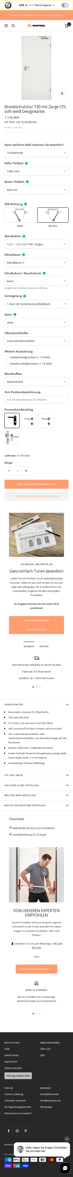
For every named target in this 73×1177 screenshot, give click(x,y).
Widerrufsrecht (13, 1068)
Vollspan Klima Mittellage (21, 785)
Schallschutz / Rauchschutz (22, 273)
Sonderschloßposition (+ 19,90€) (31, 363)
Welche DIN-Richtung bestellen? (25, 805)
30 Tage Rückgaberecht (17, 1107)
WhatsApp (46, 1107)
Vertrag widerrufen (18, 1075)
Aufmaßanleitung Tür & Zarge (29, 834)
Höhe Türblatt (13, 163)
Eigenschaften (13, 704)
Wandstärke (12, 236)
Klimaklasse (12, 254)
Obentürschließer (16, 333)
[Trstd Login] (67, 4)
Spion (8, 314)
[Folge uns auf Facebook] (8, 1131)
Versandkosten (29, 122)
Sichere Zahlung (13, 1094)
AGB (6, 1048)
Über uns (45, 1048)
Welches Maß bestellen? (20, 795)
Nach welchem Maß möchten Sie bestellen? (34, 145)
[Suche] (13, 25)
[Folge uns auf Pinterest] (25, 1131)
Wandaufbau (13, 374)
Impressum (10, 1061)
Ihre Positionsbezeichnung (22, 392)
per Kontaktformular (36, 969)
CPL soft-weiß (13, 775)
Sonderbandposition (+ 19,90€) (30, 357)
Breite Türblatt (14, 182)
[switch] (65, 5)
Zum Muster (37, 611)
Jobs (42, 1055)
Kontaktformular (49, 1094)
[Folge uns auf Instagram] (17, 1131)
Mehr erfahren (55, 15)
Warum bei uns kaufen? (18, 1113)
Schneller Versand (14, 1100)
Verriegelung (13, 296)
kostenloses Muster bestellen (37, 496)
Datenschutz (11, 1055)
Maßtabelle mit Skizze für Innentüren (33, 828)
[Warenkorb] (67, 26)
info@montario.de (50, 1100)
